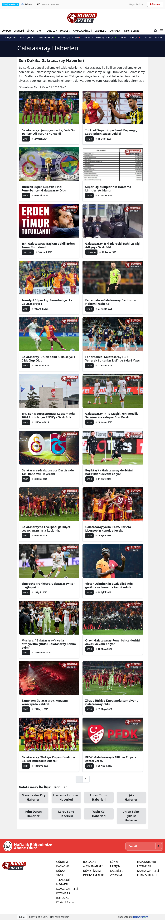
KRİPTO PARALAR (93, 875)
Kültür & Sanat (131, 30)
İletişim (139, 4)
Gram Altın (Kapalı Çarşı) (99, 37)
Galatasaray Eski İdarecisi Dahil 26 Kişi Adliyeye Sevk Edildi (112, 245)
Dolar (8, 37)
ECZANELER (101, 30)
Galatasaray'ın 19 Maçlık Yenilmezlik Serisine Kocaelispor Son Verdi (111, 415)
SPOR (39, 30)
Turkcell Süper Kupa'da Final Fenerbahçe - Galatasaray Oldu (44, 188)
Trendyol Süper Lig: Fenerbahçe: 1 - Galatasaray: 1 (47, 301)
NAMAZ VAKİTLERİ (82, 30)
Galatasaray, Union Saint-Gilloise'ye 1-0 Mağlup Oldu (49, 358)
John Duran (33, 814)
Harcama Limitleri (66, 797)
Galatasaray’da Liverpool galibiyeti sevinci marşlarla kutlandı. (46, 528)
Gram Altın (129, 37)
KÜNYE (114, 862)
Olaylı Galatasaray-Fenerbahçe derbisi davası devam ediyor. (112, 642)
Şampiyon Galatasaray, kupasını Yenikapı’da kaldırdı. (45, 702)
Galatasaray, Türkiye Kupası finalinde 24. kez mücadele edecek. (48, 759)
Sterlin (46, 37)
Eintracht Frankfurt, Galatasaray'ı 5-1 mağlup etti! (49, 585)
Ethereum (68, 37)
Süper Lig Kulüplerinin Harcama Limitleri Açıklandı (108, 188)
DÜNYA (30, 30)
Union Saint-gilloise (131, 816)
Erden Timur (99, 797)
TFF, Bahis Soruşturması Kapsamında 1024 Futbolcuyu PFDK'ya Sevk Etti (48, 415)
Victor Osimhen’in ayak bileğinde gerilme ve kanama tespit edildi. (109, 585)
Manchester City (33, 797)
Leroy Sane (66, 814)
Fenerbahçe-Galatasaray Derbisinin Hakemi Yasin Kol (110, 301)
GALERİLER (116, 871)
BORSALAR (115, 30)
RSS (22, 916)
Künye (132, 4)
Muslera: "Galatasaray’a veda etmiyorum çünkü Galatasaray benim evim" (49, 644)
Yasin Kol (99, 814)
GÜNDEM (6, 30)
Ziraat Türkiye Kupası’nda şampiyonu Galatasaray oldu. (111, 702)
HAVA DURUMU (146, 862)
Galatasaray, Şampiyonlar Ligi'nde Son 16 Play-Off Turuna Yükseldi (49, 131)
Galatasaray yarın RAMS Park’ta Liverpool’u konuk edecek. (108, 528)
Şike (131, 797)
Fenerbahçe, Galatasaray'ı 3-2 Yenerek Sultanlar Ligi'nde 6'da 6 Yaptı (112, 358)
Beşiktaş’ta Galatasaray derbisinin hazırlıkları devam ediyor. (110, 472)
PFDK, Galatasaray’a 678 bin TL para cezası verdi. (110, 759)
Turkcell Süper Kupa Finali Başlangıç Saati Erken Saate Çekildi (111, 131)
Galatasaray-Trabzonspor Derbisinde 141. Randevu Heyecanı (48, 472)
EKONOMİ (19, 30)
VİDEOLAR (116, 875)
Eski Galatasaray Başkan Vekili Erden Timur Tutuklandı (48, 245)
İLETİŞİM (115, 866)
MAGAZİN (65, 30)
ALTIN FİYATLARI (92, 866)
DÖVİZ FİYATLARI (93, 871)
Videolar (45, 4)
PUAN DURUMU (147, 875)
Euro (26, 37)
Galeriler (55, 4)
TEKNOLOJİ (51, 30)
